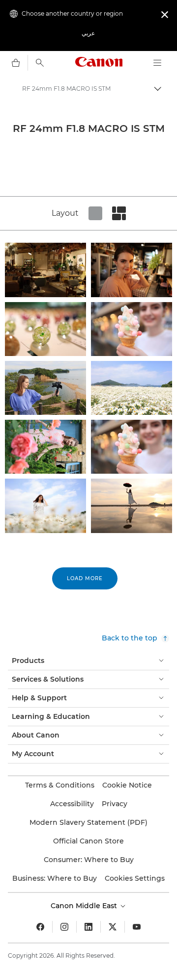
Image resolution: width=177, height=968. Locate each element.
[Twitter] (113, 927)
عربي (88, 33)
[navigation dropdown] (157, 63)
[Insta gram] (64, 927)
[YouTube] (137, 927)
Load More (85, 578)
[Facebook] (40, 927)
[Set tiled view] (95, 213)
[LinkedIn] (88, 927)
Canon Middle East (85, 905)
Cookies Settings (135, 878)
